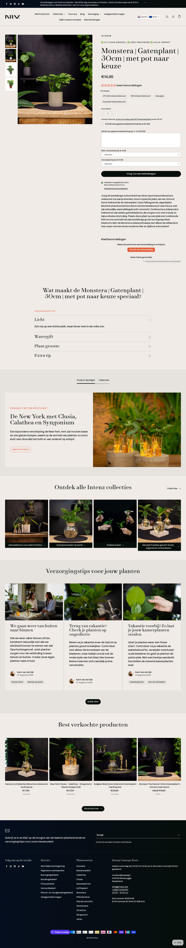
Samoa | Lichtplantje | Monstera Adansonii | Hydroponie (26, 785)
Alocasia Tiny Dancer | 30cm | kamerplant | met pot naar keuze (159, 785)
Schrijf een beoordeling (141, 250)
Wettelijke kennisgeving (53, 866)
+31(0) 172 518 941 (120, 890)
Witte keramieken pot (141, 96)
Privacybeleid (47, 884)
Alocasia (80, 866)
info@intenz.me (120, 887)
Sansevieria (82, 906)
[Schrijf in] (178, 835)
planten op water (35, 682)
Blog (82, 14)
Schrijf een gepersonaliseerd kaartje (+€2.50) (127, 124)
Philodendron (83, 897)
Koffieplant (82, 888)
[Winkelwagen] (179, 16)
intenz (95, 938)
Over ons (72, 14)
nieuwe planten (137, 682)
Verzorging (93, 14)
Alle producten (91, 809)
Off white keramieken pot (114, 96)
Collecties (58, 14)
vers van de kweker (156, 682)
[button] (148, 17)
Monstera (81, 893)
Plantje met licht (84, 902)
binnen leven (17, 682)
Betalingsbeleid (49, 879)
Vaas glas (159, 96)
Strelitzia (81, 910)
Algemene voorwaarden (52, 871)
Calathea (81, 875)
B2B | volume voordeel (70, 20)
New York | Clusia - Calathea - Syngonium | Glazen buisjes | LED (71, 785)
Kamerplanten (83, 884)
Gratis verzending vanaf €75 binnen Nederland (133, 119)
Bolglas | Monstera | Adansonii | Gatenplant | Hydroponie (115, 785)
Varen (79, 919)
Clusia (79, 879)
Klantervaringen (92, 20)
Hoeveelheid (106, 109)
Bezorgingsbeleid (49, 875)
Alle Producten (42, 14)
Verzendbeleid (48, 888)
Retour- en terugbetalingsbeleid (57, 893)
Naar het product (21, 449)
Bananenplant (83, 871)
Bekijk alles (93, 702)
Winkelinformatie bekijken (116, 189)
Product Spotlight (86, 380)
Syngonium (82, 915)
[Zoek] (167, 17)
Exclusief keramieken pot (114, 102)
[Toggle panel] (150, 320)
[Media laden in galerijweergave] (10, 41)
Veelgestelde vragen (114, 14)
